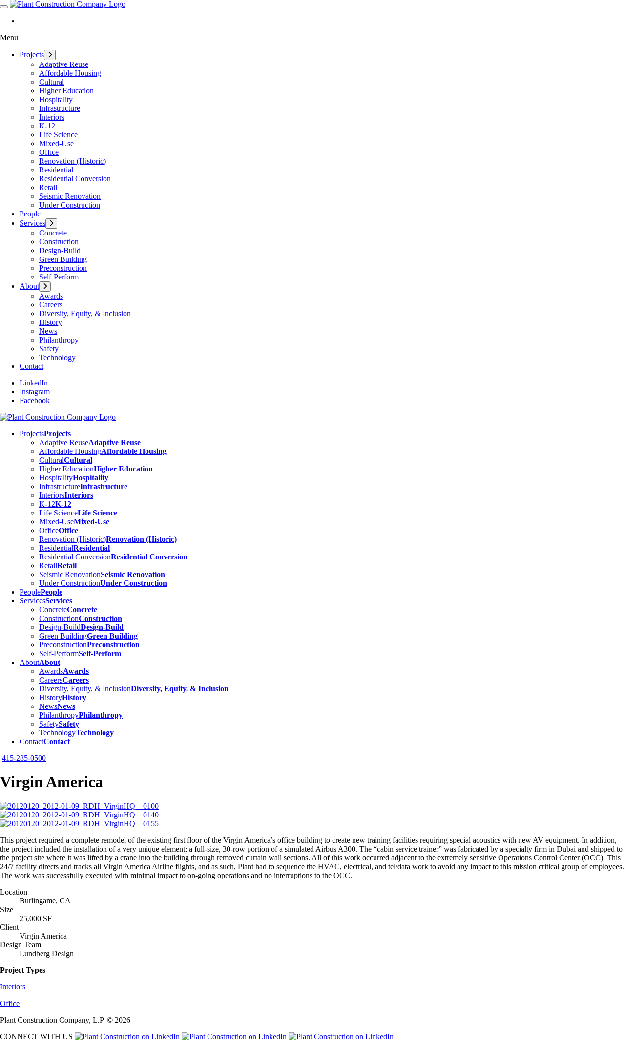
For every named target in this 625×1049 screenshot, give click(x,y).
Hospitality (56, 99)
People (30, 214)
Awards (51, 296)
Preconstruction (63, 268)
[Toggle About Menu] (45, 286)
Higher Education (66, 90)
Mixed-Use (56, 143)
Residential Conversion (75, 178)
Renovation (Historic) (72, 161)
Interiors (51, 117)
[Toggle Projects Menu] (50, 55)
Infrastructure (59, 108)
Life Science (58, 134)
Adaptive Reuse (63, 64)
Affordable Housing (70, 73)
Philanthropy (59, 340)
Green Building (63, 259)
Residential (56, 170)
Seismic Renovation (70, 196)
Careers (50, 304)
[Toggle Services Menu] (51, 223)
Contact (31, 366)
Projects (32, 54)
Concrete (53, 233)
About (29, 286)
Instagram (35, 391)
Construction (59, 241)
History (50, 322)
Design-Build (60, 250)
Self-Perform (59, 277)
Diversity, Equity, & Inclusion (85, 313)
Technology (57, 357)
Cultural (51, 82)
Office (49, 152)
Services (32, 223)
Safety (49, 348)
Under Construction (69, 205)
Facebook (35, 400)
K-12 (47, 126)
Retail (48, 187)
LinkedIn (34, 383)
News (48, 331)
